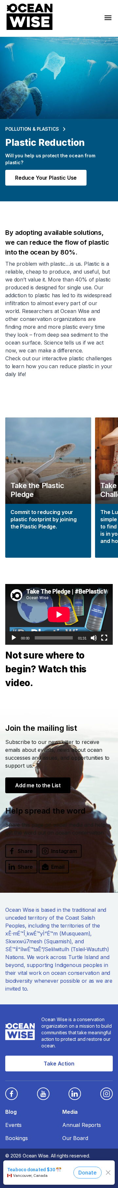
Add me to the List (38, 785)
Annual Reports (81, 1125)
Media (70, 1112)
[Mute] (93, 638)
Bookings (16, 1138)
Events (13, 1125)
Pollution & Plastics (32, 129)
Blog (10, 1112)
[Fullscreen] (104, 638)
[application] (59, 614)
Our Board (75, 1138)
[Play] (13, 638)
